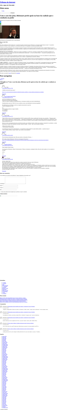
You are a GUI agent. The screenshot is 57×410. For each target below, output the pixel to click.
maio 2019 (4, 402)
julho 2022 (4, 382)
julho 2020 (4, 397)
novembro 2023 (5, 369)
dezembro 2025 (5, 344)
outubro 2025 (4, 346)
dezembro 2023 (5, 368)
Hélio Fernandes (5, 285)
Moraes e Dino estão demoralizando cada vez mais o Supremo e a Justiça (13, 297)
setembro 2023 (4, 371)
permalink (18, 73)
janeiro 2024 (4, 367)
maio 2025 (4, 351)
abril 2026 (4, 340)
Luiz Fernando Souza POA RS (10, 96)
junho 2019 (4, 401)
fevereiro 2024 (4, 366)
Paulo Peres (4, 289)
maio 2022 (4, 384)
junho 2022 (4, 383)
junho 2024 (4, 362)
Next (1, 79)
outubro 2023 (4, 370)
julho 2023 (4, 373)
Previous (2, 78)
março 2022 (4, 386)
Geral (10, 73)
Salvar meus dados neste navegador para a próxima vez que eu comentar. (14, 191)
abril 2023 (4, 375)
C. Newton (4, 283)
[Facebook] (28, 21)
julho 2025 (4, 349)
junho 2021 (4, 389)
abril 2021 (4, 390)
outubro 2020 (4, 394)
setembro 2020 (4, 395)
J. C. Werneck (4, 286)
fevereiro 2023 (4, 377)
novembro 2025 (5, 345)
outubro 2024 (4, 358)
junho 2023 (4, 374)
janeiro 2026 (4, 343)
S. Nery (3, 292)
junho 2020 (4, 398)
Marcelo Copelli (5, 288)
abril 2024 (4, 364)
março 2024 (4, 365)
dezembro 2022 (5, 379)
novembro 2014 (5, 407)
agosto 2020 (4, 396)
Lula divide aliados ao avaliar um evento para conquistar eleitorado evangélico (13, 299)
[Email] (28, 24)
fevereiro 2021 (4, 391)
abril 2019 (4, 403)
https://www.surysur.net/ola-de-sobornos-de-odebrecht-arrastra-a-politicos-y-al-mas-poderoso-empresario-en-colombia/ (23, 92)
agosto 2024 (4, 360)
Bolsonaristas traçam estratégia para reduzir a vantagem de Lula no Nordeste (13, 298)
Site (0, 189)
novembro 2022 (5, 380)
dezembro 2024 (5, 356)
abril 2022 (4, 385)
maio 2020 (4, 399)
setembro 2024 (4, 359)
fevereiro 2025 (4, 354)
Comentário (2, 183)
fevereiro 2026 (4, 342)
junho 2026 (4, 338)
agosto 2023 (4, 372)
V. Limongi (4, 293)
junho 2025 (4, 350)
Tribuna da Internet (7, 2)
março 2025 (4, 353)
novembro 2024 (5, 357)
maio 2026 (4, 339)
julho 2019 (4, 400)
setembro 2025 (4, 347)
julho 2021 (4, 388)
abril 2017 (4, 406)
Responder (4, 93)
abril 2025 (4, 352)
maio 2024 (4, 363)
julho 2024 (4, 361)
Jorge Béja (4, 287)
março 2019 (4, 404)
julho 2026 (4, 337)
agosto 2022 (4, 381)
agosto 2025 (4, 348)
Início (3, 10)
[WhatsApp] (28, 23)
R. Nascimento (4, 291)
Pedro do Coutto (5, 290)
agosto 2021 (4, 387)
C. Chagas (4, 282)
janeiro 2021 (4, 392)
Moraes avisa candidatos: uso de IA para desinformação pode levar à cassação (13, 301)
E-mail (1, 187)
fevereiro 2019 (4, 405)
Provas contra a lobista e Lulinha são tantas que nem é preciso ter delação (13, 300)
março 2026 (4, 341)
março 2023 (4, 376)
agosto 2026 (4, 336)
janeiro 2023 (4, 378)
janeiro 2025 (4, 355)
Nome (1, 185)
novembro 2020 (5, 393)
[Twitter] (28, 22)
